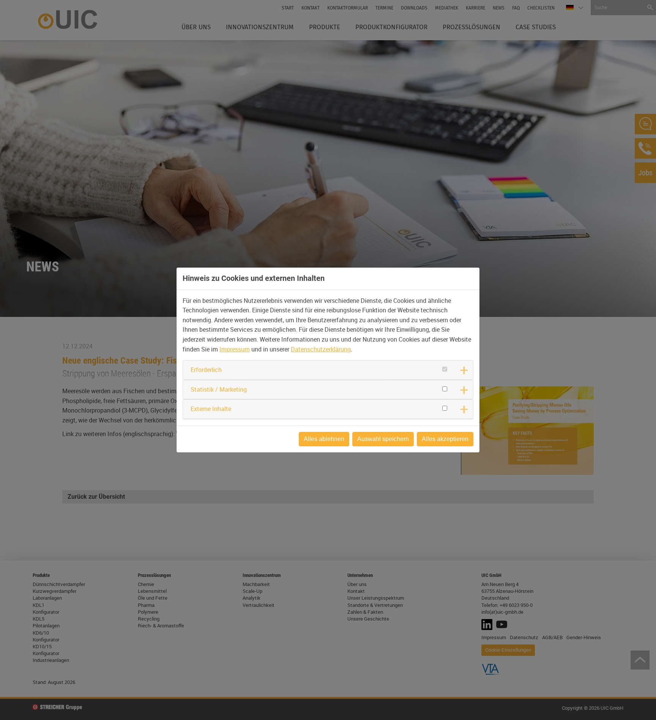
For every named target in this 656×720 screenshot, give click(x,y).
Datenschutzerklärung (321, 349)
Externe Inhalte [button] (211, 409)
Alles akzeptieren (445, 439)
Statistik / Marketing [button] (219, 389)
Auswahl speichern (383, 439)
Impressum (234, 349)
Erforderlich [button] (206, 370)
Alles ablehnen (324, 439)
